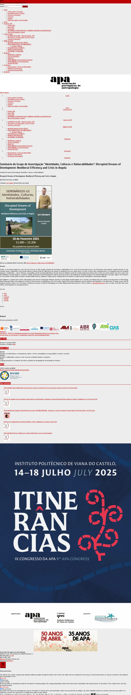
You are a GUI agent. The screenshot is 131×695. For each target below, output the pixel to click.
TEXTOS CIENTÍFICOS (13, 56)
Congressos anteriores (14, 39)
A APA (5, 10)
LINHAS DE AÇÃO (8, 41)
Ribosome (2, 659)
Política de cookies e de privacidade (18, 20)
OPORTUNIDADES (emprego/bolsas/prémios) (20, 60)
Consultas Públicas (17, 46)
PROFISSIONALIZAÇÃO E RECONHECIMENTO (19, 44)
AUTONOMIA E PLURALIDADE (15, 51)
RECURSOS (7, 72)
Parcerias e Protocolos (14, 15)
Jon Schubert (10, 183)
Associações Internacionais (15, 70)
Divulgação (7, 53)
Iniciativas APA (8, 24)
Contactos (10, 17)
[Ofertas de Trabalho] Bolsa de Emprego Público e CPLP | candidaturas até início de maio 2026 (30, 422)
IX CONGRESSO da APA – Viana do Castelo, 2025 (21, 36)
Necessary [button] (3, 678)
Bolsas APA (11, 27)
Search (2, 4)
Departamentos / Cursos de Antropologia (19, 67)
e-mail (12, 655)
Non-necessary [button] (4, 687)
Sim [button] (92, 694)
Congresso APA (8, 34)
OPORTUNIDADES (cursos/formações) (18, 61)
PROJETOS (11, 58)
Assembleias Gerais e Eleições (16, 13)
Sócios (5, 22)
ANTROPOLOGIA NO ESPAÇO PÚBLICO (18, 43)
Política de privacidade (102, 694)
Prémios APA (11, 25)
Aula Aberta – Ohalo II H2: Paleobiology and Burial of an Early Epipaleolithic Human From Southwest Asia (29, 333)
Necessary (5, 680)
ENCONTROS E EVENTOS (14, 55)
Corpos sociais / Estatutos (15, 11)
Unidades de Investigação (15, 68)
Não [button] (94, 694)
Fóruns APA (11, 29)
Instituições (7, 65)
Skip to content (4, 92)
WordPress (10, 661)
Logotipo (10, 18)
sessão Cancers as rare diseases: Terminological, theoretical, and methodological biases (25, 335)
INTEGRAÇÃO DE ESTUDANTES (16, 48)
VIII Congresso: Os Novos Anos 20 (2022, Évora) (21, 37)
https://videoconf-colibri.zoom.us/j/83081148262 (40, 263)
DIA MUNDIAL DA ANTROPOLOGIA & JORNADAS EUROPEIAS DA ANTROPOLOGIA (29, 30)
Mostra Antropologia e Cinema (16, 32)
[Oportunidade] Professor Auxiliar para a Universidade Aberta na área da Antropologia (28, 433)
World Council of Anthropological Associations (14, 370)
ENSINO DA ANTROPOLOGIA (15, 49)
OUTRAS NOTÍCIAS (13, 63)
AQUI (14, 344)
